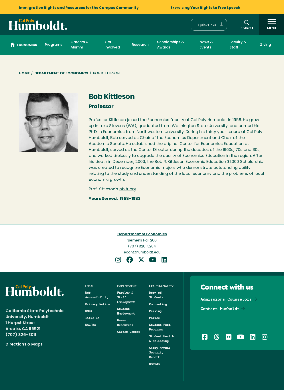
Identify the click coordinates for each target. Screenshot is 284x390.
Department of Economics (61, 73)
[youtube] (154, 260)
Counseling (158, 304)
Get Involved (112, 45)
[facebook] (131, 260)
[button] (209, 25)
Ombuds (154, 364)
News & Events (206, 45)
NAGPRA (90, 324)
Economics (27, 45)
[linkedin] (165, 260)
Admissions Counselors (226, 299)
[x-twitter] (143, 260)
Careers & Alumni (80, 45)
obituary (127, 189)
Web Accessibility (96, 295)
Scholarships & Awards (170, 45)
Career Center (128, 332)
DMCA (88, 311)
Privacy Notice (97, 304)
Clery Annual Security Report (159, 352)
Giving (265, 45)
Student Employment (126, 311)
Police (154, 318)
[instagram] (120, 260)
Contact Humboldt (220, 308)
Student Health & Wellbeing (161, 338)
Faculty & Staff (237, 45)
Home (24, 73)
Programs (53, 45)
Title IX (92, 318)
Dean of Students (156, 295)
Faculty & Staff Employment (126, 297)
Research (140, 45)
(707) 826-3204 (142, 246)
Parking (155, 311)
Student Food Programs (159, 327)
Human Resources (125, 323)
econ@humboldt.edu (142, 252)
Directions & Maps (24, 345)
